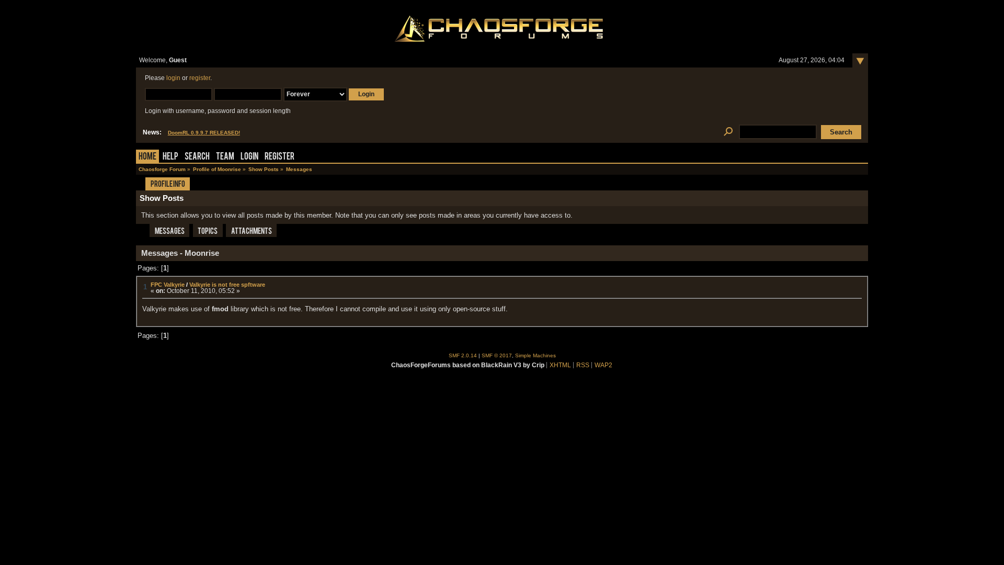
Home (147, 157)
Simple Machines (535, 355)
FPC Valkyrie (168, 284)
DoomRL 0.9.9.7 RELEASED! (204, 132)
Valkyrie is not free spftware (227, 284)
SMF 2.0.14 (463, 355)
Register (279, 157)
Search (197, 157)
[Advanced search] (728, 132)
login (173, 78)
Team (225, 157)
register (199, 78)
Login (249, 157)
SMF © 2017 (497, 355)
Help (170, 157)
